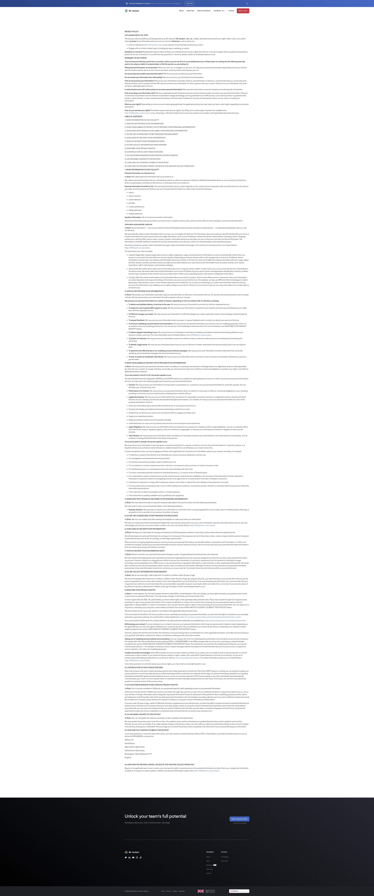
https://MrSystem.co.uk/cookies (137, 248)
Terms (163, 891)
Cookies (174, 891)
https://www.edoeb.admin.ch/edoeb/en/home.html (225, 620)
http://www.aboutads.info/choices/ (186, 658)
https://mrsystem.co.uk (153, 45)
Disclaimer (182, 891)
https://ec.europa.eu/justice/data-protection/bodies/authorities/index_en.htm (210, 617)
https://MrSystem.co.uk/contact (137, 113)
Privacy (169, 891)
